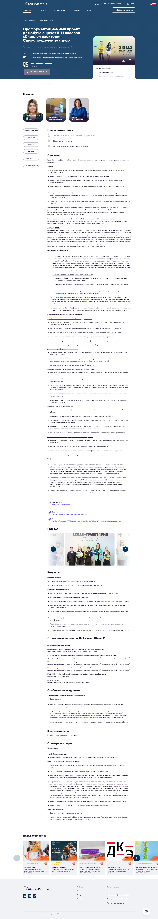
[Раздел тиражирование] (120, 863)
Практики (33, 21)
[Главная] (35, 3)
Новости (80, 899)
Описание (30, 83)
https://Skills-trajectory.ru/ (61, 504)
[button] (123, 10)
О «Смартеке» (82, 887)
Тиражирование (46, 83)
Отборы (79, 895)
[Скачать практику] (124, 60)
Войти (132, 3)
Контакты (80, 903)
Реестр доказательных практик (118, 899)
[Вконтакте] (24, 896)
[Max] (29, 896)
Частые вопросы (113, 887)
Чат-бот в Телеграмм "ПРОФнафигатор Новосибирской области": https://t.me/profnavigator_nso (86, 521)
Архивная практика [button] (38, 71)
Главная (26, 21)
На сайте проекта (59, 297)
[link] (108, 69)
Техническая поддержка (115, 903)
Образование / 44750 (46, 21)
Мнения (62, 83)
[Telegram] (34, 896)
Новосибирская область (41, 63)
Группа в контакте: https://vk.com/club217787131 (69, 514)
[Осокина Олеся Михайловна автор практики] (33, 121)
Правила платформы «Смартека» (119, 895)
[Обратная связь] (146, 912)
